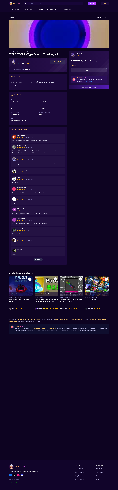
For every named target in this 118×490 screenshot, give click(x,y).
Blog (97, 479)
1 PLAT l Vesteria (90, 299)
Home (10, 51)
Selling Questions (79, 476)
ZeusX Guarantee (79, 469)
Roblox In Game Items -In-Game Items (23, 51)
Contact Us (99, 476)
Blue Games (21, 61)
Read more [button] (89, 81)
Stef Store (65, 308)
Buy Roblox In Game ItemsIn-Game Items (44, 328)
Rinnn (13, 308)
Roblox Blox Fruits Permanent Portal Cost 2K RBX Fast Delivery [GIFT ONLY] (46, 301)
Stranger (90, 308)
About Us (99, 469)
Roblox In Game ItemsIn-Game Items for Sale (69, 319)
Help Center (99, 472)
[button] (98, 3)
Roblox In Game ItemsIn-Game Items (28, 319)
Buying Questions (79, 472)
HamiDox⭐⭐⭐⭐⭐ (43, 308)
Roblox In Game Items (15, 297)
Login (104, 3)
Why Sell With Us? (79, 479)
